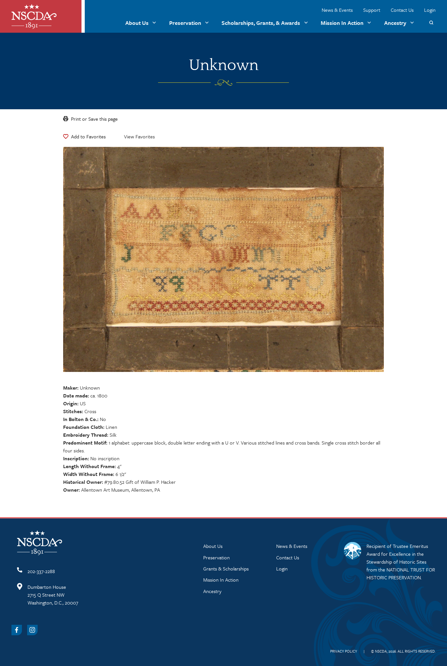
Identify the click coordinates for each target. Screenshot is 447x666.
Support (371, 9)
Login (430, 9)
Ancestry (395, 23)
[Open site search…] (431, 22)
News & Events (337, 9)
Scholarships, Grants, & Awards (261, 23)
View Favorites (139, 136)
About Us (137, 23)
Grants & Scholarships (226, 568)
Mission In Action (342, 23)
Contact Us (402, 9)
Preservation (185, 23)
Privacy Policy (343, 651)
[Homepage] (34, 16)
